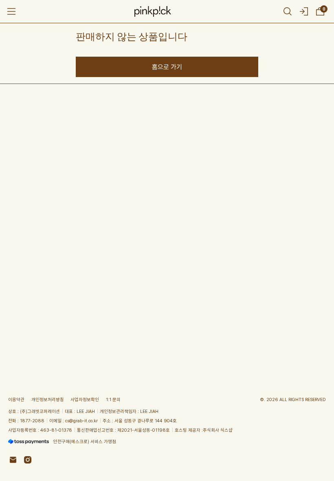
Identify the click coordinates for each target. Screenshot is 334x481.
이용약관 (16, 399)
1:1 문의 (113, 399)
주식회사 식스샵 (218, 430)
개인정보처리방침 (47, 399)
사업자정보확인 (84, 399)
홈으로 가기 (167, 66)
